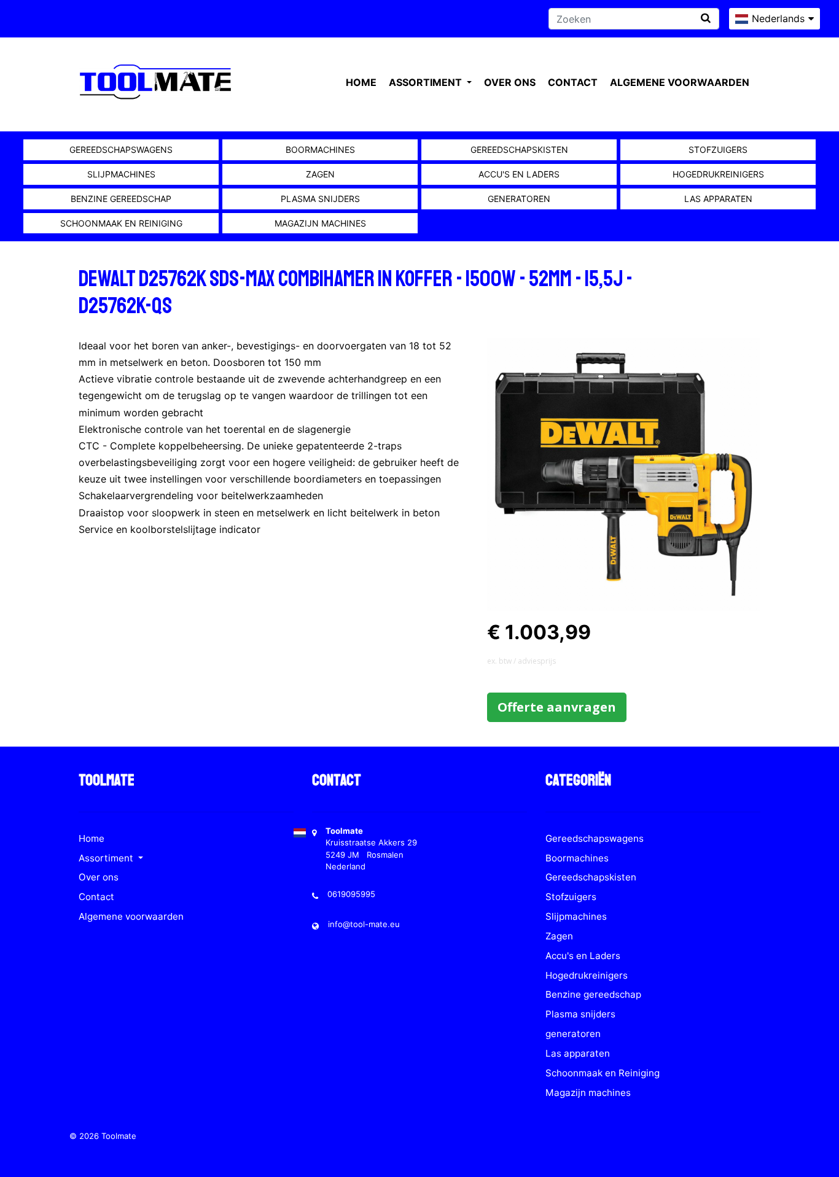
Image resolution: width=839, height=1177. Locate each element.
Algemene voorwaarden (679, 82)
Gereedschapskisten (519, 149)
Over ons (510, 82)
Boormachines (320, 149)
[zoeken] (706, 18)
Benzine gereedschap (121, 198)
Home (361, 82)
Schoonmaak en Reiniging (121, 223)
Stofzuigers (718, 149)
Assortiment (426, 82)
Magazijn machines (320, 223)
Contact (573, 82)
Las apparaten (718, 198)
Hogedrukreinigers (718, 174)
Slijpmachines (121, 174)
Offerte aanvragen (557, 707)
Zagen (320, 174)
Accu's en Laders (519, 174)
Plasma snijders (320, 198)
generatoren (519, 198)
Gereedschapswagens (121, 149)
